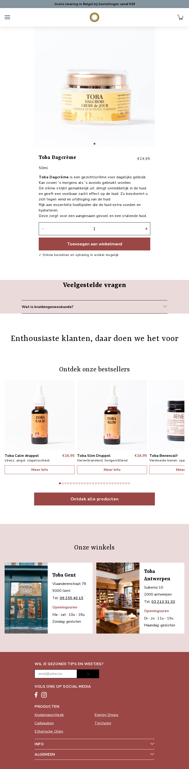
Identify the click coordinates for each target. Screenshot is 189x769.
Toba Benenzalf (163, 455)
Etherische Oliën (49, 731)
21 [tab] (115, 483)
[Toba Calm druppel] (40, 415)
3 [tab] (66, 483)
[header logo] (94, 17)
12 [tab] (90, 483)
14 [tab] (96, 483)
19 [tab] (110, 483)
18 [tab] (107, 483)
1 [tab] (95, 144)
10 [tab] (85, 483)
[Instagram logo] (44, 695)
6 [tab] (74, 483)
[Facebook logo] (36, 695)
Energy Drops (106, 714)
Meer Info (39, 469)
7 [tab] (77, 483)
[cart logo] (180, 17)
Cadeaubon (44, 723)
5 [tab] (71, 483)
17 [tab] (104, 483)
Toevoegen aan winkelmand (94, 244)
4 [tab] (68, 483)
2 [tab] (63, 483)
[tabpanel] (94, 86)
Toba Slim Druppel (94, 455)
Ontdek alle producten (95, 499)
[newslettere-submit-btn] (88, 673)
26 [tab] (129, 483)
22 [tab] (118, 483)
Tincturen (102, 723)
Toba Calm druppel (22, 455)
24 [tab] (124, 483)
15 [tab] (99, 483)
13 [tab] (93, 483)
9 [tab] (82, 483)
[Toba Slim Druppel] (112, 415)
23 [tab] (121, 483)
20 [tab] (113, 483)
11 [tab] (88, 483)
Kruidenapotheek (49, 714)
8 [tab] (79, 483)
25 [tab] (126, 483)
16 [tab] (101, 483)
